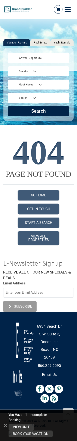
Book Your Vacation (30, 434)
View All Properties (38, 238)
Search (38, 111)
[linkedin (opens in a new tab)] (44, 398)
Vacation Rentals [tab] (17, 42)
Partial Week (28, 360)
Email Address (14, 283)
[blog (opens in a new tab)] (54, 398)
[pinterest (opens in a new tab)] (59, 389)
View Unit (21, 427)
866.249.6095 (49, 365)
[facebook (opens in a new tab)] (40, 389)
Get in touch (38, 209)
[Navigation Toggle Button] (67, 9)
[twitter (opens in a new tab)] (49, 389)
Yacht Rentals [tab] (62, 42)
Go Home (38, 195)
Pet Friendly (29, 332)
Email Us (49, 374)
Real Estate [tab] (40, 42)
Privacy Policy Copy (28, 350)
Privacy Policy (28, 340)
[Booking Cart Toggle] (58, 9)
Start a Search (38, 223)
